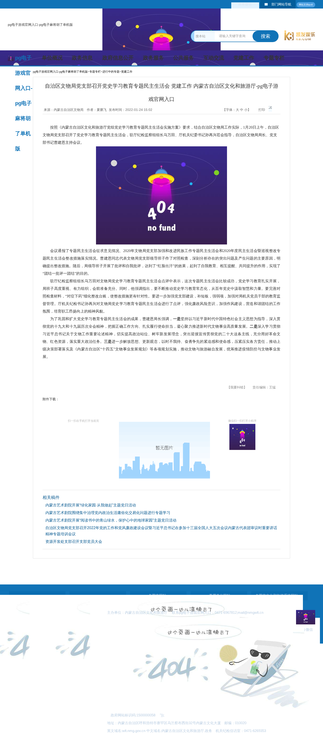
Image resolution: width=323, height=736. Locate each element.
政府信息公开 (118, 58)
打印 (261, 110)
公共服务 (183, 58)
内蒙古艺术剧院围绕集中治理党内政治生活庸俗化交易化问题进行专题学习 (107, 513)
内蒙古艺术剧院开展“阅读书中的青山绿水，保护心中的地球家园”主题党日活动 (110, 520)
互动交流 (213, 58)
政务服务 (153, 58)
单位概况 (52, 58)
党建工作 (243, 58)
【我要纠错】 (237, 387)
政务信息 (82, 58)
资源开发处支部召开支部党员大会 (73, 542)
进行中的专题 (110, 71)
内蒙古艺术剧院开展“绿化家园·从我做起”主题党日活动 (90, 505)
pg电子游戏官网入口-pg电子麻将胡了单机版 (40, 24)
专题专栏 (274, 58)
